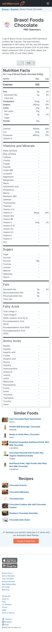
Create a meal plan (26, 541)
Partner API (6, 596)
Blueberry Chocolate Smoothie (23, 513)
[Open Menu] (48, 3)
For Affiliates (6, 604)
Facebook (8, 619)
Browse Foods (7, 573)
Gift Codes (6, 587)
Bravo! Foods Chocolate (29, 22)
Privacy (4, 607)
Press (4, 602)
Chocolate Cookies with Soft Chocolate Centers (27, 506)
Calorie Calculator (8, 576)
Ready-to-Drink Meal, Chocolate (24, 434)
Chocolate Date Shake (19, 520)
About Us (5, 599)
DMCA (4, 610)
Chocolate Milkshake (19, 492)
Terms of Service (8, 613)
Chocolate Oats (16, 498)
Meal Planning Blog (9, 584)
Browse (5, 9)
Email (7, 625)
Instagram (8, 622)
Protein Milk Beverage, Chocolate (24, 426)
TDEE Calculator (8, 579)
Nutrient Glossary (8, 581)
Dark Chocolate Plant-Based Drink (25, 419)
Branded (14, 9)
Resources (6, 590)
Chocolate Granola (18, 485)
